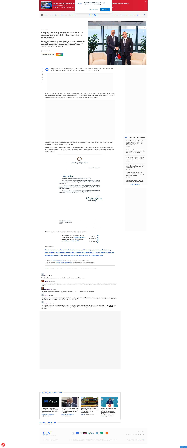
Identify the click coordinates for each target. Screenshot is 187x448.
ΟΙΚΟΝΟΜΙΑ (65, 14)
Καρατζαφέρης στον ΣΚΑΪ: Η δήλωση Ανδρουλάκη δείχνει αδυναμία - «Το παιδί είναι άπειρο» (74, 255)
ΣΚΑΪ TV (73, 433)
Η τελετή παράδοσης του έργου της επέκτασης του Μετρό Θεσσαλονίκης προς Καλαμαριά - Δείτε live (135, 151)
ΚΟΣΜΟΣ (58, 14)
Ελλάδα (75, 268)
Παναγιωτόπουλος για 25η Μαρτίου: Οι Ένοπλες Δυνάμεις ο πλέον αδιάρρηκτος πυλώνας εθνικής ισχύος (78, 250)
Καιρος (141, 14)
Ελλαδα (55, 5)
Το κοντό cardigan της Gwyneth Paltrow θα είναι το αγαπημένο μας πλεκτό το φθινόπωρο (135, 174)
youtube (141, 435)
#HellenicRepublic (79, 237)
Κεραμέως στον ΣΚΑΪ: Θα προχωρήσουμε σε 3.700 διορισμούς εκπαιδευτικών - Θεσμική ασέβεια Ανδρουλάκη (79, 252)
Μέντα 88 (101, 433)
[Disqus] (80, 291)
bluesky (136, 435)
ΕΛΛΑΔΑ (46, 14)
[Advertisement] (80, 381)
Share (42, 82)
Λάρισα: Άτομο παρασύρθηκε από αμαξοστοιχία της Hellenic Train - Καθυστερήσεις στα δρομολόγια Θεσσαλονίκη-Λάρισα (134, 142)
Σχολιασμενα (140, 137)
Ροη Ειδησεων (116, 14)
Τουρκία (68, 268)
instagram (131, 435)
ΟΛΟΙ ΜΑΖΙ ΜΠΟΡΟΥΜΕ (90, 434)
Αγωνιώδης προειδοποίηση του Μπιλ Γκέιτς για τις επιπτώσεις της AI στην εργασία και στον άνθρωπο (70, 410)
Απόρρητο (183, 446)
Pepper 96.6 (97, 433)
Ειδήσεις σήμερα (58, 260)
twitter (42, 71)
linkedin (129, 435)
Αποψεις (123, 14)
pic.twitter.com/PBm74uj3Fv (70, 241)
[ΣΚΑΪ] (93, 15)
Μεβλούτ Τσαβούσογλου (57, 268)
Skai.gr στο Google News (64, 262)
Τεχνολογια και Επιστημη (48, 414)
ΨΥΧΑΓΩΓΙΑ (73, 14)
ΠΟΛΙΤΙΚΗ (52, 14)
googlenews (143, 435)
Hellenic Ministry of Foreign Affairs (89, 268)
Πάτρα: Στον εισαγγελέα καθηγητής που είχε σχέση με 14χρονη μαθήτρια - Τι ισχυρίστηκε (135, 159)
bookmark (42, 79)
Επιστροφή (183, 442)
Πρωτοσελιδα (131, 14)
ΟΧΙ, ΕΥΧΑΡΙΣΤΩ (93, 9)
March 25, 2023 (98, 239)
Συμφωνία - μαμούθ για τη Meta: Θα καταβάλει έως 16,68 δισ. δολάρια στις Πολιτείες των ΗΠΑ (50, 410)
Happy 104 (106, 433)
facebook (42, 69)
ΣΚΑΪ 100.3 (77, 433)
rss (138, 435)
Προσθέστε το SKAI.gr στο (51, 54)
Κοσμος (102, 416)
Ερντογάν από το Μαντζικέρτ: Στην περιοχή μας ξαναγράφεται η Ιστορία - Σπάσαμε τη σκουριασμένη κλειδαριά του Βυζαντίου (109, 411)
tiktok (134, 435)
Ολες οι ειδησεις (135, 184)
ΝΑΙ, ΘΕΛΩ (105, 9)
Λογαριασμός (144, 15)
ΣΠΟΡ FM (83, 433)
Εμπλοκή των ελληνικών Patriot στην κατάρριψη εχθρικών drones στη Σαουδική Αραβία (135, 166)
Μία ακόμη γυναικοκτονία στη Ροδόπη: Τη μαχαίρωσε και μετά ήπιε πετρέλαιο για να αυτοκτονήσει (89, 410)
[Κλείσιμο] (146, 2)
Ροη (126, 137)
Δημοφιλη (132, 137)
